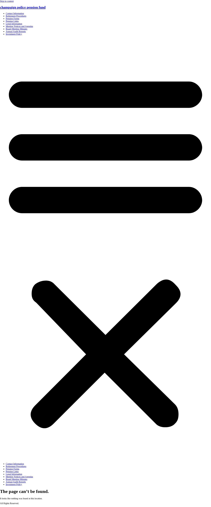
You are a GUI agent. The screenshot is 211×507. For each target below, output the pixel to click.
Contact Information (15, 13)
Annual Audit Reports (16, 31)
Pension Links (12, 21)
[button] (105, 249)
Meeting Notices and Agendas (19, 26)
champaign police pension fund (23, 7)
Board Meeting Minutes (16, 29)
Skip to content (7, 1)
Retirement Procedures (16, 16)
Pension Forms (12, 18)
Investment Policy (14, 34)
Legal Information (14, 24)
